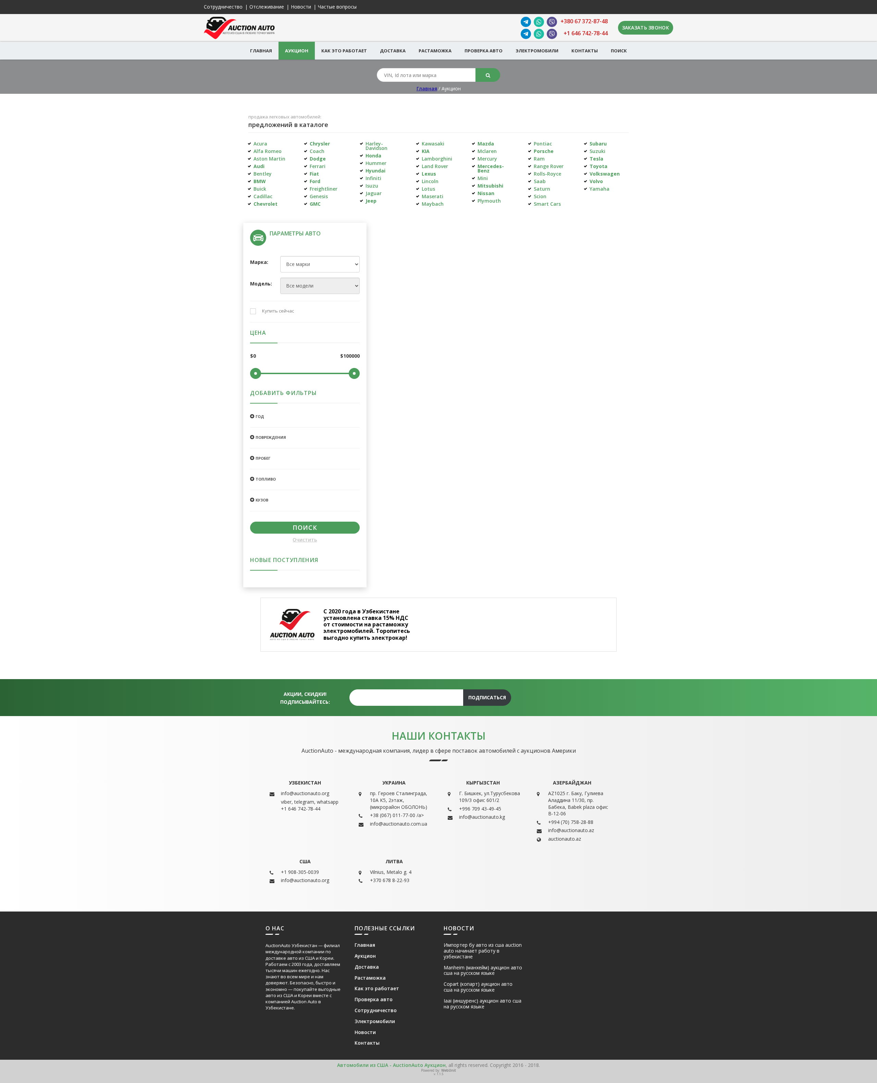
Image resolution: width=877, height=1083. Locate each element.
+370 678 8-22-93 (389, 880)
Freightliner (323, 189)
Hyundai (375, 170)
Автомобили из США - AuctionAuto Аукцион (391, 1065)
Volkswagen (605, 173)
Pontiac (543, 143)
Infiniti (373, 178)
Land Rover (435, 166)
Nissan (486, 193)
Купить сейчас (278, 311)
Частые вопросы (337, 7)
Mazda (486, 143)
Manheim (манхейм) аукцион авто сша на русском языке (483, 971)
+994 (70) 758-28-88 (570, 822)
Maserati (432, 196)
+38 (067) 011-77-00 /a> (397, 815)
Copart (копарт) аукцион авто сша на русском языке (478, 987)
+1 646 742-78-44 (586, 33)
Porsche (544, 151)
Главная (261, 51)
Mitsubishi (490, 185)
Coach (317, 151)
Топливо (266, 479)
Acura (260, 143)
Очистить (305, 540)
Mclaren (487, 151)
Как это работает (344, 51)
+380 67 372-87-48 (584, 21)
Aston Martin (269, 158)
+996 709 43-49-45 (480, 808)
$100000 (350, 356)
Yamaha (599, 189)
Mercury (487, 158)
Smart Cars (547, 204)
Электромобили (537, 51)
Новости (301, 7)
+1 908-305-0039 (300, 872)
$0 (253, 356)
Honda (373, 155)
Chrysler (320, 143)
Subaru (598, 143)
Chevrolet (265, 204)
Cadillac (263, 196)
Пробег (263, 458)
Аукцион (296, 51)
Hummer (376, 163)
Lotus (428, 189)
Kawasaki (433, 143)
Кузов (262, 500)
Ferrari (317, 166)
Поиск (619, 51)
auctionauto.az (564, 839)
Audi (259, 166)
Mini (483, 178)
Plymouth (489, 201)
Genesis (319, 196)
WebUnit (448, 1070)
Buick (260, 189)
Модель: (260, 284)
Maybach (433, 204)
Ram (539, 158)
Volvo (596, 181)
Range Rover (549, 166)
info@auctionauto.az (571, 830)
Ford (315, 181)
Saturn (542, 189)
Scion (540, 196)
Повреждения (271, 437)
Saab (540, 181)
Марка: (259, 262)
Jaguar (374, 193)
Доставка (393, 51)
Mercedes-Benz (491, 168)
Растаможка (435, 51)
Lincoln (430, 181)
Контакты (584, 51)
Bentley (263, 173)
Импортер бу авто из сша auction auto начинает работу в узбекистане (483, 950)
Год (260, 416)
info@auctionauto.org (305, 793)
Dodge (318, 158)
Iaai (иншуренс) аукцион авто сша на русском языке (482, 1004)
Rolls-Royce (547, 173)
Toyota (598, 166)
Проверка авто (484, 51)
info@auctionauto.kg (482, 817)
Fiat (314, 173)
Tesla (596, 158)
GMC (315, 204)
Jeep (371, 201)
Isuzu (372, 185)
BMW (260, 181)
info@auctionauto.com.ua (398, 823)
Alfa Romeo (268, 151)
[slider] (255, 373)
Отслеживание (266, 7)
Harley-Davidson (376, 145)
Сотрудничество (223, 7)
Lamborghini (437, 158)
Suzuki (597, 151)
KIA (426, 151)
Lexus (429, 173)
